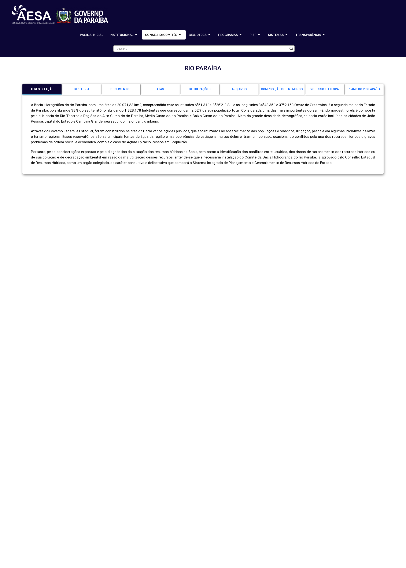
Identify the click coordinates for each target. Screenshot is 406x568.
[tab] (42, 89)
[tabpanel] (203, 136)
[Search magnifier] (291, 49)
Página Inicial (91, 35)
